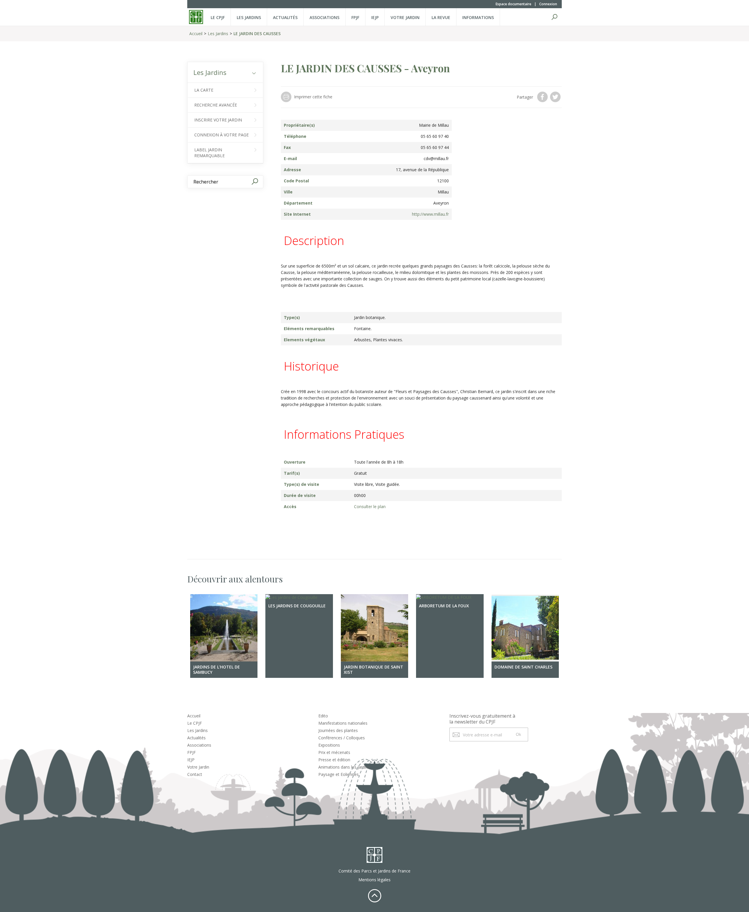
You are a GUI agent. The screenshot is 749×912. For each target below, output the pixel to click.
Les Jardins (249, 17)
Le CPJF (218, 17)
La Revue (441, 17)
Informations (478, 17)
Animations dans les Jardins (344, 767)
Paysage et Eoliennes (338, 774)
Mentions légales (374, 879)
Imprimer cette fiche (313, 97)
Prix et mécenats (334, 752)
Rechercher (554, 17)
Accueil (195, 33)
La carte (203, 90)
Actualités (285, 17)
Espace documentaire (513, 3)
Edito (323, 716)
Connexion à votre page (221, 135)
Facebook (543, 97)
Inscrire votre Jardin (218, 120)
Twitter (556, 97)
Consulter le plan (370, 506)
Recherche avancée (215, 105)
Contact (194, 774)
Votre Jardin (198, 767)
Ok (518, 734)
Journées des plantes (338, 730)
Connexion (548, 3)
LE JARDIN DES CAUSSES (257, 33)
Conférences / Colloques (341, 737)
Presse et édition (334, 759)
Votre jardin (405, 17)
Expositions (329, 745)
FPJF (355, 17)
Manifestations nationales (342, 723)
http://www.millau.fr (430, 214)
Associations (324, 17)
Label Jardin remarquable (209, 152)
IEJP (375, 17)
